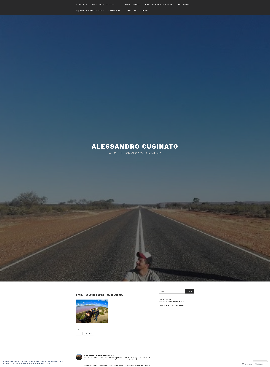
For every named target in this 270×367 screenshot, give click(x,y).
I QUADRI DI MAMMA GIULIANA (90, 10)
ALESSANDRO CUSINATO (135, 146)
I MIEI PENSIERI (184, 4)
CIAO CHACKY (114, 10)
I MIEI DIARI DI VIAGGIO (102, 4)
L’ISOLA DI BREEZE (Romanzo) (158, 4)
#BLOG (145, 10)
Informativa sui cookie (45, 363)
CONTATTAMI (131, 10)
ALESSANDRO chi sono (129, 4)
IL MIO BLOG (82, 4)
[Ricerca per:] (176, 291)
